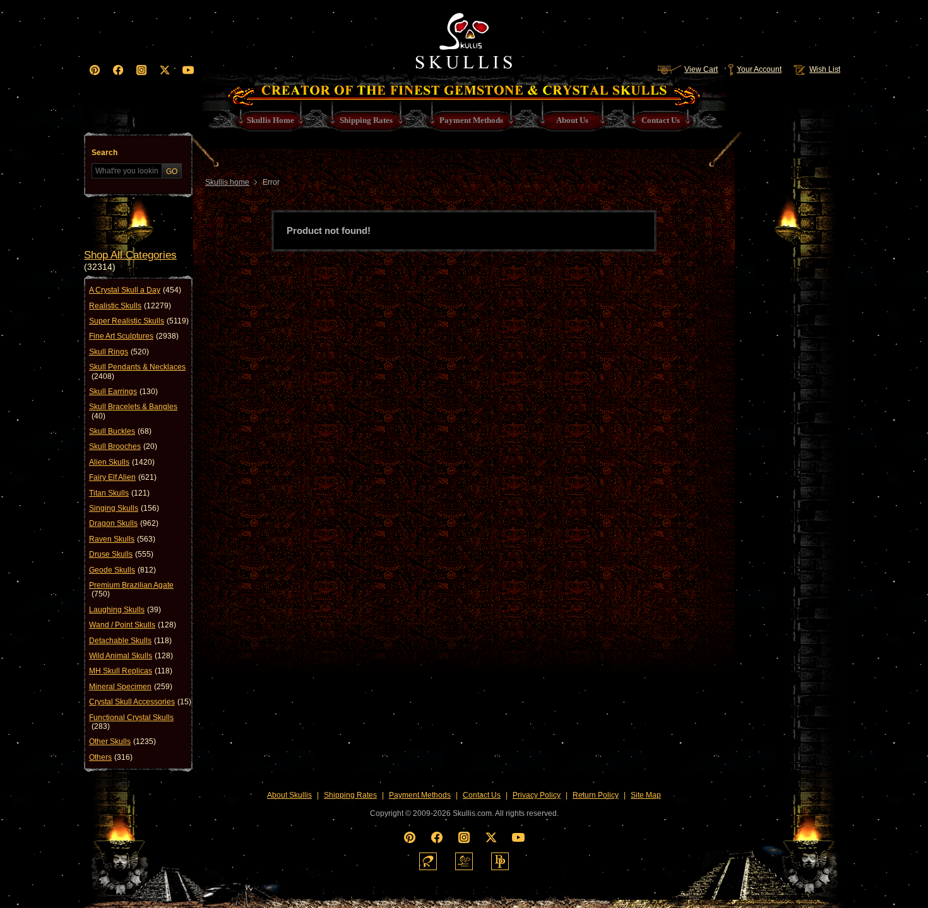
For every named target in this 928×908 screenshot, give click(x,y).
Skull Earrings (123, 391)
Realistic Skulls (130, 305)
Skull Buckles (120, 431)
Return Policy (596, 795)
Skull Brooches (123, 446)
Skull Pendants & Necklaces (137, 371)
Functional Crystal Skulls (131, 722)
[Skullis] (464, 38)
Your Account (759, 69)
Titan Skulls (119, 493)
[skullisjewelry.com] (464, 861)
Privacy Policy (537, 795)
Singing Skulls (124, 508)
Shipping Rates (350, 795)
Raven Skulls (122, 539)
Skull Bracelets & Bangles (133, 411)
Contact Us (482, 795)
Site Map (646, 795)
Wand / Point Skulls (132, 624)
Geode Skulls (122, 570)
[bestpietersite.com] (500, 861)
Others (111, 757)
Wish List (824, 69)
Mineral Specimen (130, 686)
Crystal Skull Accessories (140, 701)
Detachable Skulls (130, 640)
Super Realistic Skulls (139, 321)
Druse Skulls (121, 554)
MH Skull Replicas (130, 670)
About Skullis (289, 795)
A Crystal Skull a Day (135, 290)
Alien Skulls (122, 462)
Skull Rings (119, 351)
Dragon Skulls (123, 523)
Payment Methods (420, 795)
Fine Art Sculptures (134, 336)
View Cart (701, 69)
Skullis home (227, 182)
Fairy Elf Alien (123, 477)
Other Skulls (122, 741)
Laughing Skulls (125, 609)
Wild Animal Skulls (131, 655)
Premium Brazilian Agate (131, 589)
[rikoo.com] (428, 861)
